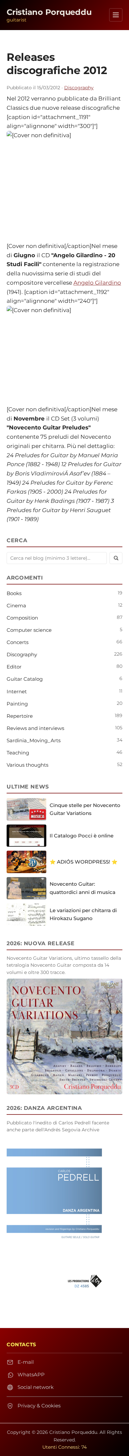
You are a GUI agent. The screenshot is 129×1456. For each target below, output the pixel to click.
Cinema (16, 605)
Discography (79, 88)
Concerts (17, 642)
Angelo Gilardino (97, 282)
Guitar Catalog (25, 679)
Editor (14, 667)
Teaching (18, 752)
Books (14, 593)
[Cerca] (115, 558)
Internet (17, 691)
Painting (17, 704)
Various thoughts (27, 765)
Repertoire (20, 716)
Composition (22, 618)
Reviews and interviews (35, 728)
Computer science (29, 630)
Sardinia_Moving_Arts (34, 740)
